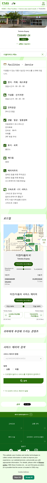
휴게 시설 (11, 437)
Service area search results (28, 9)
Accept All (29, 477)
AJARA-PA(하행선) (14, 315)
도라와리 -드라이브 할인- (35, 437)
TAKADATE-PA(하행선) (34, 315)
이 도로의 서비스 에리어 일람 (16, 391)
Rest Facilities (12, 9)
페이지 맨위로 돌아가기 (21, 414)
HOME (4, 9)
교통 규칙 (35, 424)
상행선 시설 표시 (24, 44)
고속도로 (12, 424)
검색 (25, 381)
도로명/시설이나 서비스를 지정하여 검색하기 (22, 374)
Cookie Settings (23, 472)
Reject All (17, 477)
